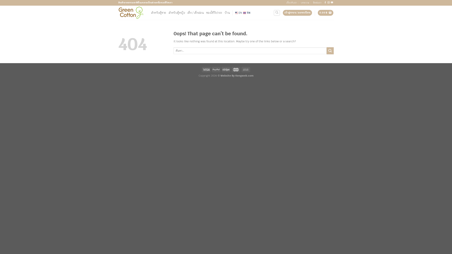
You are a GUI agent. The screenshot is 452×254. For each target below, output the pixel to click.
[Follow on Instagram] (329, 2)
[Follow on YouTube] (332, 2)
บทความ (305, 2)
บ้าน (227, 13)
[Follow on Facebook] (325, 2)
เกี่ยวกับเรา (291, 2)
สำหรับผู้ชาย (158, 13)
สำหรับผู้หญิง (177, 13)
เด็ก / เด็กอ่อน (196, 13)
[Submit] (330, 50)
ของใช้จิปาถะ (214, 13)
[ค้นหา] (277, 13)
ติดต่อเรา (317, 2)
